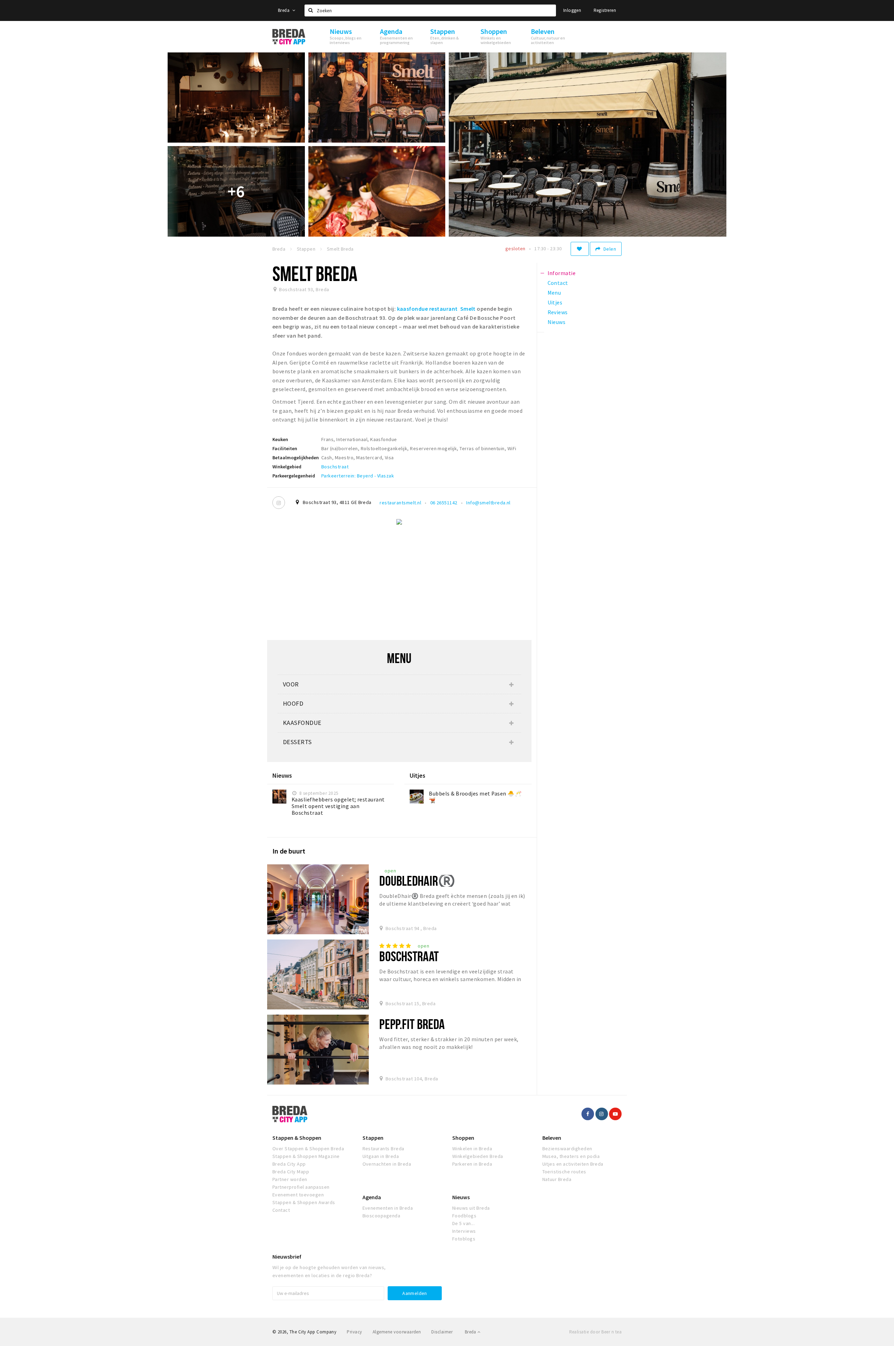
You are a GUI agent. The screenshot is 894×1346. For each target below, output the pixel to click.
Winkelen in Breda (472, 1148)
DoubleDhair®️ (417, 880)
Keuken (280, 439)
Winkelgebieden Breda (477, 1156)
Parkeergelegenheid (293, 476)
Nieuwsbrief (286, 1256)
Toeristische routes (564, 1171)
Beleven (551, 1137)
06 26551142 (443, 502)
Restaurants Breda (383, 1148)
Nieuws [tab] (557, 321)
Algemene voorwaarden (397, 1332)
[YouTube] (615, 1114)
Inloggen (572, 10)
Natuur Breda (557, 1179)
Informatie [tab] (562, 272)
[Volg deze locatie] (580, 249)
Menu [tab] (554, 292)
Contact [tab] (558, 282)
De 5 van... (463, 1223)
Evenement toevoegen (298, 1195)
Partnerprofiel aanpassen (301, 1187)
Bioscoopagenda (381, 1215)
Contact (281, 1210)
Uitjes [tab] (555, 302)
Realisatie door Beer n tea (595, 1332)
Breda (284, 10)
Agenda (371, 1197)
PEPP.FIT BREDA (412, 1023)
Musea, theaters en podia (571, 1156)
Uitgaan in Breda (380, 1156)
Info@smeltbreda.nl (488, 502)
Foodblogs (464, 1215)
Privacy (354, 1332)
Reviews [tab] (558, 312)
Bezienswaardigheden (567, 1148)
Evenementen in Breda (387, 1208)
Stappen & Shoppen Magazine (305, 1156)
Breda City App (289, 1164)
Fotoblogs (463, 1239)
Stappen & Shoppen (296, 1137)
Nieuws (461, 1197)
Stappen (372, 1137)
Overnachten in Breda (386, 1164)
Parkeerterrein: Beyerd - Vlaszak (357, 476)
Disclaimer (442, 1332)
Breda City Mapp (290, 1171)
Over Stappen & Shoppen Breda (308, 1148)
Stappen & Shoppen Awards (303, 1202)
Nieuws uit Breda (471, 1208)
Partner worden (289, 1179)
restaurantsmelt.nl (400, 502)
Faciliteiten (284, 448)
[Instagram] (278, 502)
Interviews (464, 1231)
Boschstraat (335, 466)
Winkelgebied (286, 466)
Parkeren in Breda (472, 1164)
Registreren (605, 10)
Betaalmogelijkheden (295, 457)
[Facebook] (587, 1114)
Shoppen (463, 1137)
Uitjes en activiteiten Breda (572, 1164)
